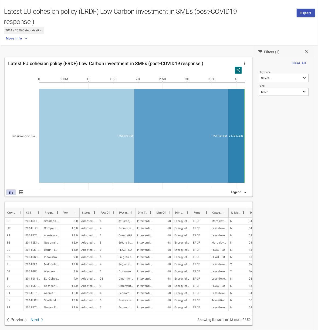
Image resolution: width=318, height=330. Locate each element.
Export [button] (305, 13)
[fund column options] (206, 212)
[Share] (238, 70)
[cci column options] (38, 212)
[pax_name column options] (131, 212)
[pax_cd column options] (113, 212)
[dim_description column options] (187, 212)
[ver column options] (76, 212)
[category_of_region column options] (225, 212)
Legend (236, 192)
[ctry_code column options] (20, 212)
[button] (244, 63)
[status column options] (94, 212)
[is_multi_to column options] (243, 212)
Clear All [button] (298, 63)
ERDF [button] (264, 91)
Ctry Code (265, 72)
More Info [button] (14, 38)
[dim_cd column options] (169, 212)
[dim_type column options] (150, 212)
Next (35, 319)
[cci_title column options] (57, 212)
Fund (262, 85)
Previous (18, 319)
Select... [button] (266, 78)
